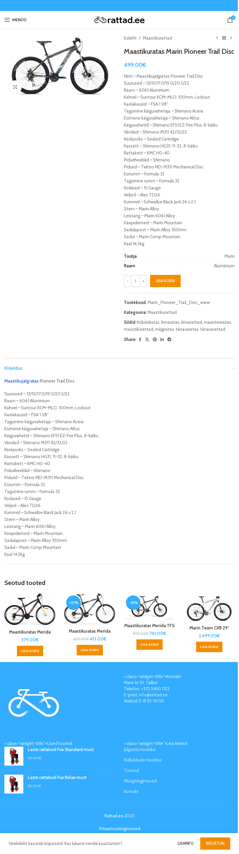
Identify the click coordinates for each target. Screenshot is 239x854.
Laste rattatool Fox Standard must (61, 749)
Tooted (131, 770)
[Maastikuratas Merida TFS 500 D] (149, 606)
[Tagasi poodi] (224, 38)
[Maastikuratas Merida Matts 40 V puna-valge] (89, 609)
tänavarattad (212, 329)
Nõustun (215, 843)
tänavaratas (187, 329)
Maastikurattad (157, 38)
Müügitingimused (140, 781)
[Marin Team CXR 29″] (209, 607)
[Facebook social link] (139, 340)
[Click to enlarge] (15, 86)
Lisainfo (186, 843)
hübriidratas (148, 322)
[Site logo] (120, 19)
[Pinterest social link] (155, 340)
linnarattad (191, 322)
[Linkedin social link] (162, 340)
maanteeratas (217, 322)
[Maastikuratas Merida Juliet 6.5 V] (29, 610)
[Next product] (231, 38)
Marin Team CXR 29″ (209, 628)
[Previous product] (217, 38)
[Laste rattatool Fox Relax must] (13, 784)
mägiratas (164, 329)
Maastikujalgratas (21, 381)
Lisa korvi (165, 280)
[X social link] (147, 340)
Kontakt (131, 791)
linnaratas (170, 322)
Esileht (130, 38)
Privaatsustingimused (119, 828)
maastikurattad (138, 329)
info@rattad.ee (153, 695)
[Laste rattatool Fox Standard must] (13, 756)
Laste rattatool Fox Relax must (57, 777)
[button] (30, 651)
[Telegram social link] (169, 340)
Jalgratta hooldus (140, 749)
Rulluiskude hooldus (143, 760)
